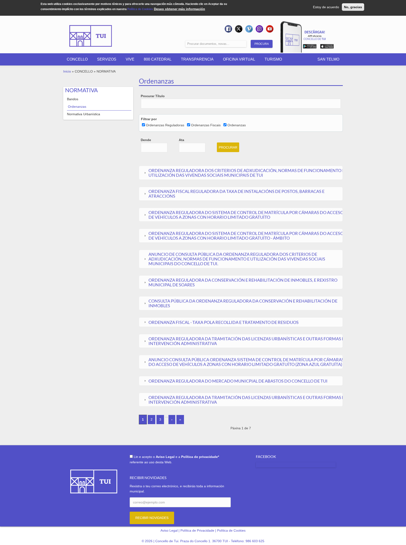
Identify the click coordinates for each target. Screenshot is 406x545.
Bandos (72, 99)
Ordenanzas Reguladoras (165, 125)
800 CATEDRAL (158, 59)
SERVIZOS (106, 59)
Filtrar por (149, 119)
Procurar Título (153, 96)
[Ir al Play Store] (309, 47)
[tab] (240, 172)
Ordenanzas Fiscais (206, 125)
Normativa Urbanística (83, 114)
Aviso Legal (169, 530)
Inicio (67, 71)
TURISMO (273, 59)
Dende (146, 140)
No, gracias (353, 7)
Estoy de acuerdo (326, 7)
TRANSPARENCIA (197, 59)
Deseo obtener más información (179, 9)
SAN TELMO (328, 59)
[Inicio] (90, 33)
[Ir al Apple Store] (327, 47)
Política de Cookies (140, 9)
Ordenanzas (77, 106)
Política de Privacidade (197, 530)
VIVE (130, 59)
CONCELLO (77, 59)
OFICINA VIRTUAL (239, 59)
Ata (181, 140)
